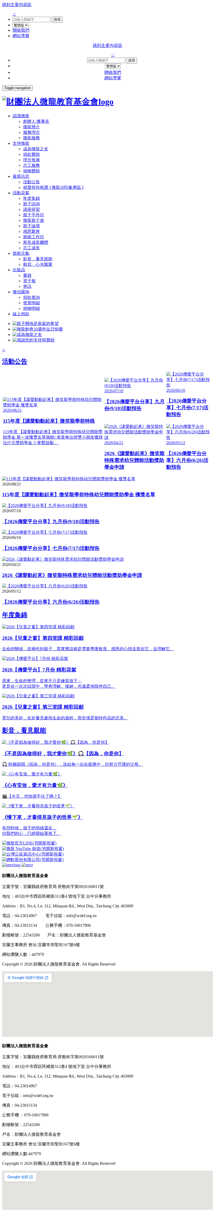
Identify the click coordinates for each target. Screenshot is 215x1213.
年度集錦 (31, 198)
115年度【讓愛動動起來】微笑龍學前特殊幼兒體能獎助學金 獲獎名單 (78, 494)
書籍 (27, 275)
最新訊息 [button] (21, 176)
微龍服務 (31, 138)
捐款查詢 (31, 297)
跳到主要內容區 (16, 4)
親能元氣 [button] (21, 253)
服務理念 (31, 132)
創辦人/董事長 (36, 121)
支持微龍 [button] (21, 143)
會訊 (27, 286)
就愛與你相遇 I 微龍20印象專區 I (53, 187)
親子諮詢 (31, 204)
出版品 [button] (19, 270)
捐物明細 (31, 308)
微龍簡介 (31, 127)
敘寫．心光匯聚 (37, 264)
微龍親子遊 (33, 220)
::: (14, 14)
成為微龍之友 (35, 149)
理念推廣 (31, 160)
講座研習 (31, 209)
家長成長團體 (35, 242)
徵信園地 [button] (21, 292)
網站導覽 (21, 36)
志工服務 (31, 165)
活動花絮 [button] (21, 193)
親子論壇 (31, 226)
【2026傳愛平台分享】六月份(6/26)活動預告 (51, 602)
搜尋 (57, 19)
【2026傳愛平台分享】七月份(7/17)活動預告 (51, 548)
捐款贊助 (31, 154)
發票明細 (31, 303)
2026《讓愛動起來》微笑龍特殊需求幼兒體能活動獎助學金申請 (72, 575)
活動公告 (31, 182)
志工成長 (31, 248)
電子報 (29, 281)
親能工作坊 (33, 237)
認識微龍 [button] (21, 116)
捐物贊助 (31, 171)
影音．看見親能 (37, 259)
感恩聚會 (31, 231)
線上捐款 (21, 314)
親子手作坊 (33, 215)
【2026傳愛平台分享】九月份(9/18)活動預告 (51, 521)
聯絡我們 (21, 30)
